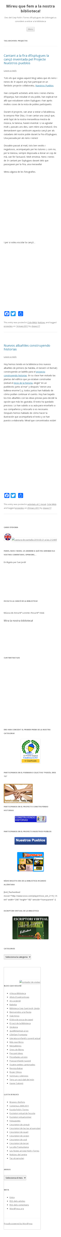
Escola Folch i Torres (19, 1109)
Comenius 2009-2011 (19, 1105)
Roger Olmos (16, 1072)
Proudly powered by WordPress (18, 1223)
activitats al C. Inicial (36, 504)
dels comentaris (19, 1204)
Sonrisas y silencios (19, 1075)
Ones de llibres (17, 1049)
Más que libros (17, 1042)
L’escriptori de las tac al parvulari (25, 1128)
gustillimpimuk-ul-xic (19, 1030)
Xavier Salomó (16, 1083)
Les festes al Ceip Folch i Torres (24, 1150)
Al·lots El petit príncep (19, 997)
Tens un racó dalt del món (22, 1079)
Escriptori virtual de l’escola (22, 1113)
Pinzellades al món (19, 1057)
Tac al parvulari (17, 1158)
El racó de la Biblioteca (20, 1023)
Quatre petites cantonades (22, 1064)
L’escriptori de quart (19, 1132)
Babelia (13, 1004)
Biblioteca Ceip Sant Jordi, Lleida (25, 1008)
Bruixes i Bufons (17, 1102)
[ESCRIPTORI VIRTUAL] (30, 927)
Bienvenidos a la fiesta (20, 1012)
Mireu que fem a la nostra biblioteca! (30, 8)
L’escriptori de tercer (19, 1143)
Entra (12, 1197)
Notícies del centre (18, 1154)
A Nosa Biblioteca (18, 993)
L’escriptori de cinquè (20, 1124)
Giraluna (14, 1027)
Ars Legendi (15, 1000)
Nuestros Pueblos (44, 85)
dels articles (17, 1201)
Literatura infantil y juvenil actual (25, 1038)
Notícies (41, 322)
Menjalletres (15, 1045)
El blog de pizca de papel (21, 1019)
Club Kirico (14, 1015)
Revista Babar (16, 1068)
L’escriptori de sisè (18, 1139)
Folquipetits (15, 1120)
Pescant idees (16, 1053)
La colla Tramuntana (19, 1147)
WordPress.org (17, 1208)
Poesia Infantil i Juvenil (20, 1060)
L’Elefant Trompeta (18, 1034)
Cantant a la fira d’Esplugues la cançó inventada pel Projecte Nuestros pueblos (26, 59)
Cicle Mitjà (32, 322)
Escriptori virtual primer (20, 1117)
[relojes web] (12, 982)
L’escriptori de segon (19, 1135)
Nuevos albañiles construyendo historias (27, 347)
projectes (8, 326)
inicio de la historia (23, 382)
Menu (30, 29)
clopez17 (35, 326)
